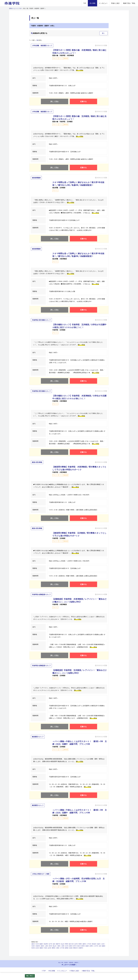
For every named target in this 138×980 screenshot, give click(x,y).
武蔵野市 (81, 948)
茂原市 (42, 946)
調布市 (71, 946)
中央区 (45, 948)
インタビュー (103, 3)
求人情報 (92, 3)
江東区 (57, 948)
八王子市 (96, 946)
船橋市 (41, 944)
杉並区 (71, 948)
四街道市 (94, 944)
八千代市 (89, 944)
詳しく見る (79, 70)
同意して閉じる (30, 975)
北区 (100, 946)
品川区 (49, 948)
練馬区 (67, 948)
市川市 (37, 944)
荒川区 (33, 948)
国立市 (79, 946)
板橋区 (103, 946)
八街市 (102, 944)
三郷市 (58, 946)
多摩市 (91, 946)
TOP (84, 3)
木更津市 (38, 946)
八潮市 (62, 946)
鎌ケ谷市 (71, 944)
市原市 (33, 946)
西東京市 (75, 948)
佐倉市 (98, 944)
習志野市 (46, 944)
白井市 (76, 944)
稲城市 (87, 946)
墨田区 (53, 948)
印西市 (80, 944)
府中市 (75, 946)
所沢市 (50, 946)
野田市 (67, 944)
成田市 (84, 944)
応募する (83, 101)
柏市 (54, 944)
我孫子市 (58, 944)
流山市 (62, 944)
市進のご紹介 (115, 3)
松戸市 (50, 944)
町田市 (83, 946)
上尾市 (46, 946)
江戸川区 (62, 948)
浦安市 (33, 944)
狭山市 (54, 946)
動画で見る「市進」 (129, 3)
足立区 (37, 948)
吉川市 (67, 946)
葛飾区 (41, 948)
